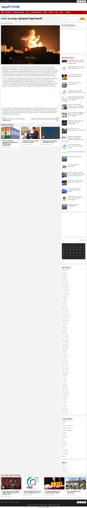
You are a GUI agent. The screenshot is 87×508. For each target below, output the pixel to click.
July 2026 (64, 272)
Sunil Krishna (10, 23)
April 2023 (64, 358)
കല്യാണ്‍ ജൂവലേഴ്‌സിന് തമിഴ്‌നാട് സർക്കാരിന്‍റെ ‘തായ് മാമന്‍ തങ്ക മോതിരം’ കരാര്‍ (11, 493)
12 (70, 249)
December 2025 (65, 287)
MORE (61, 12)
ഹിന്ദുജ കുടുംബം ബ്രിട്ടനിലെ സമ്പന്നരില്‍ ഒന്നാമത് (49, 141)
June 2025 (64, 301)
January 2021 (65, 413)
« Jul (63, 261)
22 (80, 252)
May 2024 (64, 329)
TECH (56, 12)
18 (66, 252)
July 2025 (64, 298)
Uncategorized (65, 452)
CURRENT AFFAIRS (66, 428)
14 (77, 249)
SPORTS (63, 445)
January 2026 (65, 285)
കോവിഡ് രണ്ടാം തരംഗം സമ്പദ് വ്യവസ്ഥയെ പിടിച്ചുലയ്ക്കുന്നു (13, 119)
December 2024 (65, 314)
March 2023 (64, 360)
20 (73, 252)
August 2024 (65, 323)
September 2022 (65, 373)
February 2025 (65, 309)
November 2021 (65, 395)
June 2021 (64, 402)
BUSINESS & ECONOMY (18, 12)
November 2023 (65, 342)
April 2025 (64, 305)
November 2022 (65, 369)
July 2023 (64, 351)
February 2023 (65, 362)
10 (63, 249)
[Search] (85, 12)
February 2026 (65, 283)
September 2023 (65, 347)
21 (77, 252)
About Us (7, 502)
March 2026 (64, 281)
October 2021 (65, 397)
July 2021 (64, 399)
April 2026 (64, 279)
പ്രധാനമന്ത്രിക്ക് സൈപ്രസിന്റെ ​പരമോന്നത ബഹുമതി (30, 141)
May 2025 (64, 303)
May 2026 (64, 276)
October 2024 (65, 318)
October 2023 (65, 345)
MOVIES (45, 12)
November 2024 (65, 316)
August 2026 (65, 270)
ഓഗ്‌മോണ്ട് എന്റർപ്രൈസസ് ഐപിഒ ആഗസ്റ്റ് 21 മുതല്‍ (52, 492)
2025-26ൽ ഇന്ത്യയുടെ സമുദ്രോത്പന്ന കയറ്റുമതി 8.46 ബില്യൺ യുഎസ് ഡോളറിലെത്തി (10, 143)
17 (63, 252)
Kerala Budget (65, 437)
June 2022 (64, 380)
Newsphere (51, 505)
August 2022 (65, 375)
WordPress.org (65, 472)
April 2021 (64, 406)
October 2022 (65, 371)
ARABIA (64, 421)
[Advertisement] (30, 97)
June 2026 (64, 274)
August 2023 (65, 349)
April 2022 (64, 384)
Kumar (10, 147)
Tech (63, 448)
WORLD (64, 456)
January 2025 (65, 312)
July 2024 (64, 325)
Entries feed (64, 467)
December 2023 (65, 340)
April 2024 (64, 331)
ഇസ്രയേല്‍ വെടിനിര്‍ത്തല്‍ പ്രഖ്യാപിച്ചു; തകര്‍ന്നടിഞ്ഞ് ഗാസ (45, 119)
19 (70, 252)
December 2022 (65, 366)
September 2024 (65, 320)
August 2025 (65, 296)
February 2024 (65, 336)
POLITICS (64, 443)
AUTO (27, 12)
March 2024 (64, 334)
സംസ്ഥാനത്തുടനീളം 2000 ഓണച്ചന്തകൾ (74, 492)
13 (73, 249)
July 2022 (64, 377)
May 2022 (64, 382)
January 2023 (65, 364)
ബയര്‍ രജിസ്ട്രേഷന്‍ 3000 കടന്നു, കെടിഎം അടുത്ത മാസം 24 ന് (33, 492)
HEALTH (64, 434)
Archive (68, 12)
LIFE (63, 439)
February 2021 (65, 410)
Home (2, 502)
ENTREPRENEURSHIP (36, 12)
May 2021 (64, 404)
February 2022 (65, 388)
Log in (63, 465)
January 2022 (65, 391)
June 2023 (64, 353)
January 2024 (65, 338)
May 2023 (64, 355)
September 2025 (65, 294)
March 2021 (64, 408)
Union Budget (65, 454)
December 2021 (65, 393)
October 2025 (65, 292)
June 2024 (64, 327)
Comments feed (65, 469)
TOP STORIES (8, 12)
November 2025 (65, 290)
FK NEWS (51, 12)
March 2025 (64, 307)
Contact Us (12, 502)
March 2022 (64, 386)
